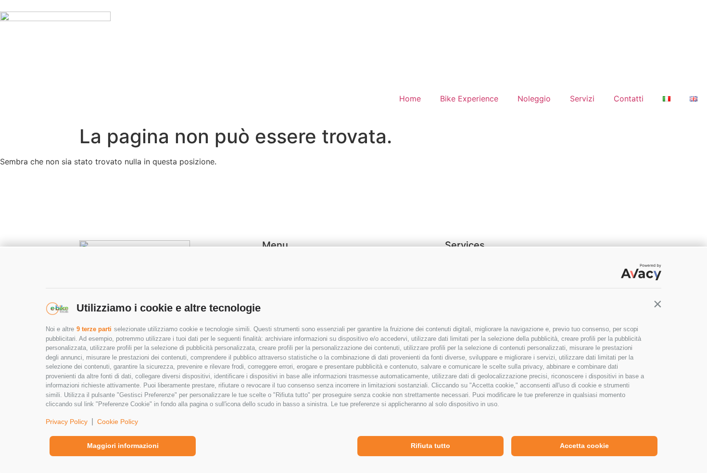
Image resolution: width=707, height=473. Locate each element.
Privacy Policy (67, 421)
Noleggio (534, 98)
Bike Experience (469, 98)
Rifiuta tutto (430, 445)
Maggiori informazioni (123, 445)
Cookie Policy (117, 421)
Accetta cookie (584, 445)
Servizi (582, 98)
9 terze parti (94, 329)
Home (410, 98)
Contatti (629, 98)
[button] (657, 304)
